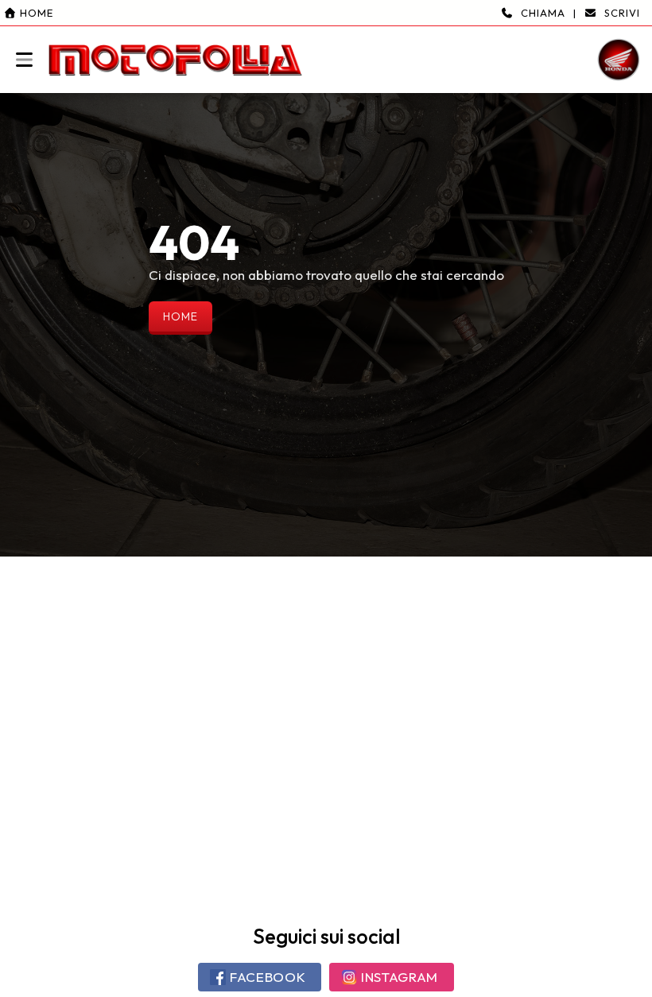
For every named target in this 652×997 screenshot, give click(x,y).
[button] (326, 46)
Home (35, 12)
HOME (180, 316)
